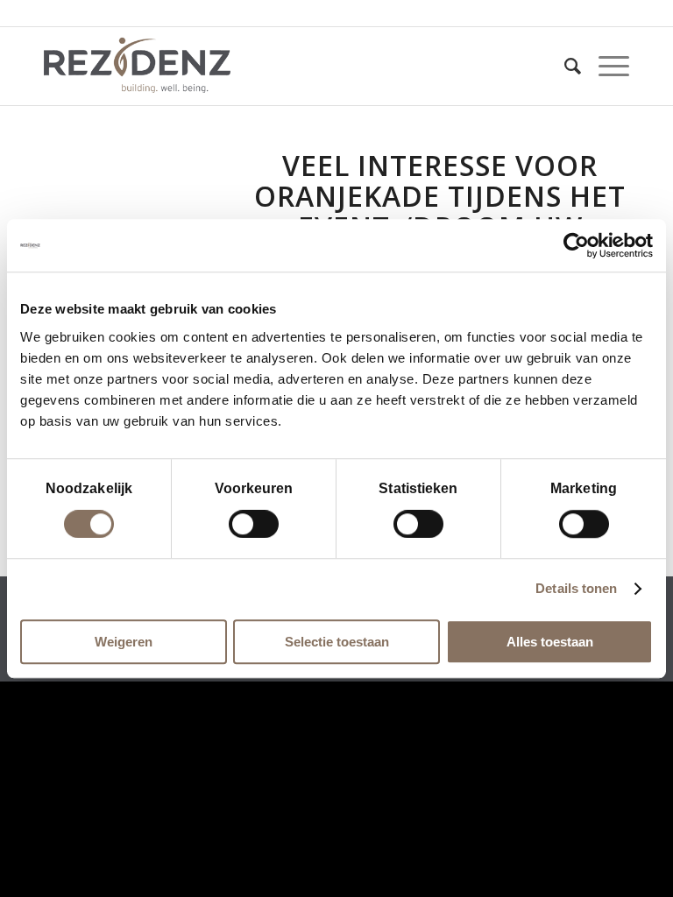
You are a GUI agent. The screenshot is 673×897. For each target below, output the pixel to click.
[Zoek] (564, 65)
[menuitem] (564, 65)
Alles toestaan (550, 641)
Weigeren (123, 641)
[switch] (254, 524)
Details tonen (576, 588)
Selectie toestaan (337, 641)
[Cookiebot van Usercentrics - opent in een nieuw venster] (576, 245)
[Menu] (605, 65)
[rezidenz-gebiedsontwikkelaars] (137, 65)
